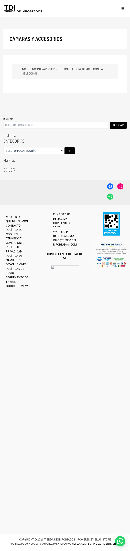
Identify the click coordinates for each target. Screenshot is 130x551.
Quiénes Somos (17, 221)
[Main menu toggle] (123, 8)
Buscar (8, 119)
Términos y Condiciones (15, 241)
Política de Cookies (14, 232)
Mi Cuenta (13, 217)
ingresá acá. (79, 544)
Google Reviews (17, 286)
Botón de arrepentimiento (103, 544)
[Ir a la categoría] (69, 150)
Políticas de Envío (15, 271)
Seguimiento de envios (17, 279)
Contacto (13, 225)
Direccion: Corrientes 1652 (61, 223)
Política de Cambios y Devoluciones (16, 260)
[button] (120, 541)
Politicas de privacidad (15, 249)
